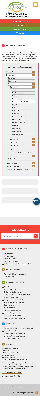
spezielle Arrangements (12, 310)
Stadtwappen (12, 78)
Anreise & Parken (10, 289)
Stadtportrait (10, 75)
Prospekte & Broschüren (12, 315)
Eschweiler (16, 120)
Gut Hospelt (16, 132)
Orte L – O (13, 142)
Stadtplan (11, 150)
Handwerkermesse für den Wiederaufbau (18, 328)
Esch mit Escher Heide (20, 117)
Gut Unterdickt (17, 135)
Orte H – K (14, 139)
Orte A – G (14, 87)
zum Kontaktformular (12, 376)
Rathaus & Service (20, 25)
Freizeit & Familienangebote (14, 302)
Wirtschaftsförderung (11, 339)
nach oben (30, 393)
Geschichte (12, 81)
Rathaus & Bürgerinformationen (15, 274)
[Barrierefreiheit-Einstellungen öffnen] (36, 201)
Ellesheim (15, 114)
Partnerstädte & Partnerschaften (19, 153)
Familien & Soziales (13, 166)
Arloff (14, 90)
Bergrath (15, 96)
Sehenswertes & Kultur (12, 305)
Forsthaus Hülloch (18, 123)
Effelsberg (15, 105)
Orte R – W (14, 145)
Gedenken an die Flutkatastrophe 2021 (19, 169)
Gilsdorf (15, 126)
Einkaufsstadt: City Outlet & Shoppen (17, 295)
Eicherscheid (16, 111)
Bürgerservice (9, 277)
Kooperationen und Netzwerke (14, 318)
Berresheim (16, 99)
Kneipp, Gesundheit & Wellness (15, 300)
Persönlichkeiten (14, 156)
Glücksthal (16, 129)
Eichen (14, 108)
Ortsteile (11, 84)
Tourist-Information (11, 287)
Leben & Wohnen (12, 163)
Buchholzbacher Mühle (20, 102)
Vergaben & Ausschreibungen (14, 336)
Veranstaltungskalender (12, 313)
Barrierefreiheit (7, 387)
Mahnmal (11, 159)
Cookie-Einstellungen (18, 393)
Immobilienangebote (11, 331)
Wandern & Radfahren (12, 297)
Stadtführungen (9, 308)
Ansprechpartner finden (13, 372)
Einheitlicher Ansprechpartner (15, 333)
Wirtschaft (20, 33)
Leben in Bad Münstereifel (20, 21)
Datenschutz (18, 387)
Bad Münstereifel (18, 93)
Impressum (28, 387)
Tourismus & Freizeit (20, 29)
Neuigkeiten (10, 72)
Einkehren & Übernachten (13, 292)
